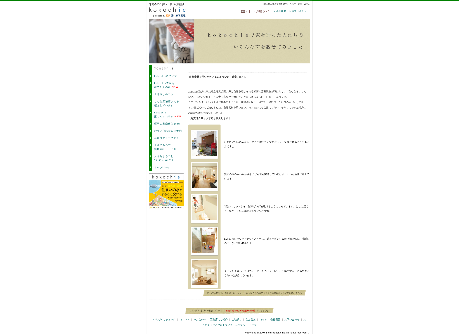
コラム (263, 319)
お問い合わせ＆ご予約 (168, 130)
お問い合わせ (291, 319)
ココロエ (185, 319)
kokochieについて (165, 76)
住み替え (251, 319)
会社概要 (275, 319)
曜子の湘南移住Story (167, 123)
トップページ (162, 167)
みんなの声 (200, 319)
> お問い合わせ (298, 11)
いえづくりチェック (164, 319)
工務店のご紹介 (219, 319)
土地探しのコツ (164, 94)
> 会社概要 (280, 11)
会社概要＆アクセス (166, 138)
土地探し (237, 319)
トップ (253, 324)
